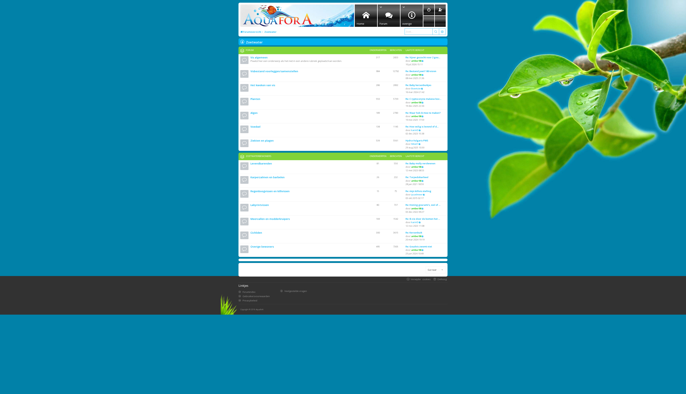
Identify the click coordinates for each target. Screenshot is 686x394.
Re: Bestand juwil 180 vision (421, 71)
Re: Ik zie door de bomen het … (423, 218)
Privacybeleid (250, 300)
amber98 (416, 60)
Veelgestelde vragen (295, 291)
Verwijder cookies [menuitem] (421, 279)
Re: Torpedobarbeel (417, 177)
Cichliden (256, 232)
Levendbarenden (261, 163)
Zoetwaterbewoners (258, 156)
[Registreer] (440, 9)
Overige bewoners (262, 246)
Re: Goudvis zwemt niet (419, 246)
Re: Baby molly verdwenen (420, 163)
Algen (254, 113)
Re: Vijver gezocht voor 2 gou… (423, 57)
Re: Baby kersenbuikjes (418, 85)
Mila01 (414, 144)
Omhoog (442, 279)
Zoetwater (254, 42)
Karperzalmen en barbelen (267, 177)
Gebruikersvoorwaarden (256, 296)
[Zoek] (436, 31)
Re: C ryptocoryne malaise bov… (423, 98)
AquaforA (259, 309)
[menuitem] (428, 9)
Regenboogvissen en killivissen (270, 191)
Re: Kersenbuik (414, 232)
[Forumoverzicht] (277, 16)
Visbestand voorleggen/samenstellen (274, 71)
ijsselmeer (416, 194)
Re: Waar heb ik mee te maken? (423, 112)
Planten (255, 99)
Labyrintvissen (259, 205)
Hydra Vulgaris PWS (417, 140)
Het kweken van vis (262, 85)
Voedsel (255, 126)
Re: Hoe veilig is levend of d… (422, 126)
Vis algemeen (259, 57)
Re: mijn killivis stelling (418, 191)
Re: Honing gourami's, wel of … (423, 204)
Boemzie (416, 88)
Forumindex (249, 292)
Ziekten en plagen (262, 140)
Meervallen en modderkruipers (270, 219)
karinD (414, 130)
